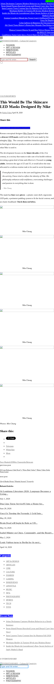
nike (24, 462)
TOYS (8, 607)
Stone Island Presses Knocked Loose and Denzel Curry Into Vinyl (27, 6)
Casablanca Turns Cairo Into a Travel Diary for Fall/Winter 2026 (28, 35)
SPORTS (9, 600)
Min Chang (28, 133)
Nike (10, 140)
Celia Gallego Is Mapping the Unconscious (36, 23)
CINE (8, 568)
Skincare (29, 462)
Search (32, 59)
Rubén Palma (7, 113)
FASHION (10, 45)
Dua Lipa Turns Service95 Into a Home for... (22, 503)
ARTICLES (11, 52)
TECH (8, 603)
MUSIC (9, 589)
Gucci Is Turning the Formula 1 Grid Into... (21, 513)
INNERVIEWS (12, 50)
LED (11, 462)
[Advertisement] (27, 79)
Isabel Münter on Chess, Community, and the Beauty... (26, 532)
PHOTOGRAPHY (13, 55)
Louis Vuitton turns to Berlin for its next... (20, 542)
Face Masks (4, 462)
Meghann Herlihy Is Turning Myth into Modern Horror (31, 11)
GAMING (10, 579)
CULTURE (10, 572)
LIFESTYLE (11, 586)
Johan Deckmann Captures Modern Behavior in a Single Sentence (27, 3)
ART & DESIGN (13, 47)
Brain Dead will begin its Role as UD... (19, 523)
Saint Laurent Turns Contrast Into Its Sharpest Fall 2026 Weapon (28, 8)
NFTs (8, 593)
